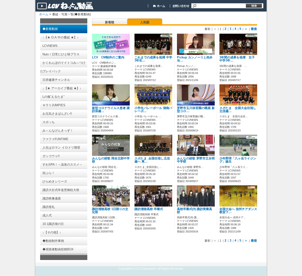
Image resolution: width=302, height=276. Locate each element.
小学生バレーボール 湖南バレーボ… (153, 109)
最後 (254, 29)
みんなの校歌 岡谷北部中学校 (111, 160)
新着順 (109, 22)
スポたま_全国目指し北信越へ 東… (152, 160)
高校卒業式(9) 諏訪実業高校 (194, 210)
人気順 (144, 22)
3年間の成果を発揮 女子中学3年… (237, 59)
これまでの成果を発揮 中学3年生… (153, 59)
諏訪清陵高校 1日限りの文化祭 (110, 210)
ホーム (43, 14)
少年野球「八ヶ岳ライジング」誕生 (237, 160)
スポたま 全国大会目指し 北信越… (239, 109)
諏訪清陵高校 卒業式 (148, 209)
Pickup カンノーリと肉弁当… (195, 59)
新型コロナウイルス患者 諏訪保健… (111, 109)
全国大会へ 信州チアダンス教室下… (238, 210)
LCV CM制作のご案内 (108, 57)
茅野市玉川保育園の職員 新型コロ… (196, 109)
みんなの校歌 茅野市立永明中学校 (196, 160)
